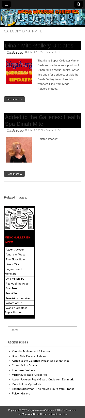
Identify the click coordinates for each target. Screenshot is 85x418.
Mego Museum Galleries (41, 410)
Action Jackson (15, 249)
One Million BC (15, 278)
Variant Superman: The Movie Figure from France (43, 388)
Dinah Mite (12, 264)
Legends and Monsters (13, 271)
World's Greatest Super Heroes (16, 310)
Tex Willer (12, 293)
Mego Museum (15, 51)
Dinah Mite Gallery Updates (39, 46)
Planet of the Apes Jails (26, 384)
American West (15, 254)
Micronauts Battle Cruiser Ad (29, 374)
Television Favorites (18, 298)
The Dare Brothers (23, 370)
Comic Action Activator (26, 365)
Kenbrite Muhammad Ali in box (31, 351)
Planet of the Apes (17, 283)
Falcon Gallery (21, 393)
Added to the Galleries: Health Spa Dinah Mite (40, 360)
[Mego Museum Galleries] (42, 18)
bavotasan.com (59, 414)
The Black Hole (15, 259)
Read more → (14, 99)
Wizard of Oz (14, 303)
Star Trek (11, 288)
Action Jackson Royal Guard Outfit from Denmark (43, 379)
